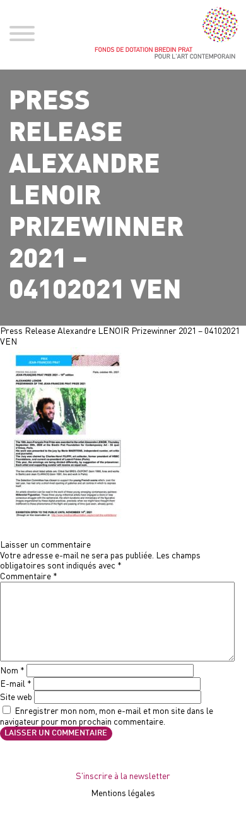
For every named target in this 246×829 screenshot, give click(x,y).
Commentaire (28, 575)
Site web (16, 696)
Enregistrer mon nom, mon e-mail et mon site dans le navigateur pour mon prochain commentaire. (106, 716)
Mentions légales (123, 792)
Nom (12, 670)
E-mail (16, 683)
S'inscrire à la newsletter (123, 775)
